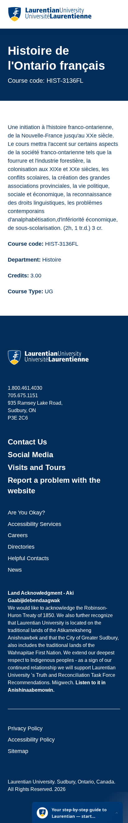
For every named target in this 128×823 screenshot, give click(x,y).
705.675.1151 (23, 395)
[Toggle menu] (115, 14)
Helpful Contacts (28, 558)
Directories (21, 547)
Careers (18, 535)
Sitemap (18, 751)
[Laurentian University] (49, 14)
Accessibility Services (34, 524)
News (15, 570)
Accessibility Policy (31, 740)
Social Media (30, 454)
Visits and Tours (37, 467)
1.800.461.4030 (25, 388)
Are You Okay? (26, 512)
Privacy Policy (25, 728)
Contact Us (27, 442)
